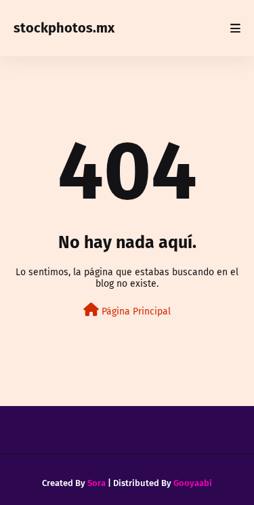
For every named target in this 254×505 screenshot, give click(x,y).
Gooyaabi (192, 483)
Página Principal (135, 311)
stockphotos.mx (64, 28)
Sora (96, 483)
